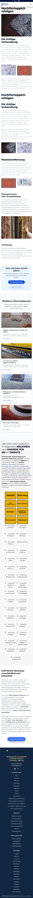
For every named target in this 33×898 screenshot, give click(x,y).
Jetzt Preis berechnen (16, 282)
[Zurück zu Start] (16, 752)
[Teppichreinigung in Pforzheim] (10, 619)
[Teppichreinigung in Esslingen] (22, 536)
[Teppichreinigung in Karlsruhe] (10, 569)
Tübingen (16, 866)
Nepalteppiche (16, 843)
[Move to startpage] (5, 4)
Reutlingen (16, 864)
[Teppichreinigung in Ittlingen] (22, 561)
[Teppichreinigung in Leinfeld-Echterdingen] (22, 586)
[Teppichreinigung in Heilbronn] (22, 553)
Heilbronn (5, 464)
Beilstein (14, 468)
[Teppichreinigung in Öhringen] (10, 610)
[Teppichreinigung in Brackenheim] (10, 520)
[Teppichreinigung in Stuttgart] (10, 635)
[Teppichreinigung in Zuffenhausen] (16, 660)
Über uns (16, 780)
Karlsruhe (16, 858)
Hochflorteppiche (16, 846)
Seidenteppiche (16, 838)
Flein (10, 466)
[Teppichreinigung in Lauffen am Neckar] (10, 586)
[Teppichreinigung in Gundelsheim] (10, 553)
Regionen (16, 788)
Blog (16, 791)
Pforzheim (16, 874)
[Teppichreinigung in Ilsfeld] (10, 561)
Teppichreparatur (16, 831)
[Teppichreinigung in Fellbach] (10, 545)
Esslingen (16, 869)
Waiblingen (16, 871)
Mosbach (16, 876)
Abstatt (19, 472)
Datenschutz (16, 796)
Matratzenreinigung (16, 821)
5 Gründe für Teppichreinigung (16, 806)
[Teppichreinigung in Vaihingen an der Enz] (10, 643)
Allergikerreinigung (16, 823)
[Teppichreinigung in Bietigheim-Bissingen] (22, 512)
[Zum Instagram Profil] (15, 769)
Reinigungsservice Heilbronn (16, 801)
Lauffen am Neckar (19, 466)
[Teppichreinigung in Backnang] (22, 495)
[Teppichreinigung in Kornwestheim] (10, 577)
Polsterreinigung (16, 818)
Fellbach (16, 884)
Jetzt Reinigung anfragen (16, 739)
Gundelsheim (14, 474)
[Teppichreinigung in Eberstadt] (10, 528)
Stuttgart (16, 853)
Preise (16, 793)
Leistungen (16, 783)
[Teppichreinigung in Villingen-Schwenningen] (22, 643)
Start (16, 775)
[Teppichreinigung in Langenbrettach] (22, 577)
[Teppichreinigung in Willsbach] (22, 652)
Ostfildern (16, 886)
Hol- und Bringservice (16, 826)
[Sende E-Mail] (19, 1)
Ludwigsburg (16, 861)
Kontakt (16, 778)
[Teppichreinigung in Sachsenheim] (10, 627)
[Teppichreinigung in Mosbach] (10, 602)
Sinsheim (16, 881)
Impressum (16, 785)
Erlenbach (5, 466)
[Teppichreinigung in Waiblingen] (10, 652)
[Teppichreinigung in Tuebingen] (22, 635)
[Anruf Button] (15, 1)
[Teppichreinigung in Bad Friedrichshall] (10, 503)
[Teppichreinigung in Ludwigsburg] (22, 594)
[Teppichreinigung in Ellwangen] (22, 528)
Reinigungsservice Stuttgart (17, 798)
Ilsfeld (28, 468)
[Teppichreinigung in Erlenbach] (10, 536)
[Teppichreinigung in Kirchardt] (22, 569)
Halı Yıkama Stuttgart (16, 808)
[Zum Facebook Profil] (18, 769)
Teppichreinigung (16, 816)
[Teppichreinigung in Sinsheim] (22, 627)
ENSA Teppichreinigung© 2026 (10, 896)
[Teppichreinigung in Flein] (22, 545)
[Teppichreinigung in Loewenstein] (10, 594)
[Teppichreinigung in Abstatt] (10, 495)
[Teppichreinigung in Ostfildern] (22, 610)
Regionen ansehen (16, 287)
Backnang (16, 889)
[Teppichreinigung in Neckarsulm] (22, 602)
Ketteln (16, 829)
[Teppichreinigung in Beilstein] (10, 512)
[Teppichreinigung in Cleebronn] (22, 520)
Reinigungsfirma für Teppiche (16, 803)
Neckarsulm (13, 464)
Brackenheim (21, 468)
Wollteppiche (16, 841)
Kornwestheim (16, 892)
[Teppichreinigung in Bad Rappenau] (22, 503)
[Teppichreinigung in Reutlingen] (22, 619)
